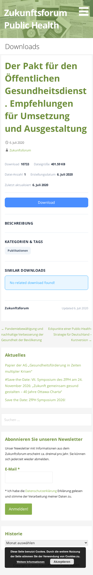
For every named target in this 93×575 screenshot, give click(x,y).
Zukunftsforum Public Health (35, 18)
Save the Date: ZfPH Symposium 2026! (35, 400)
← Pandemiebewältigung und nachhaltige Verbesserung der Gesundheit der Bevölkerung (22, 334)
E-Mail (12, 469)
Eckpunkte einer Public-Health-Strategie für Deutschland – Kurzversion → (70, 334)
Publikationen (18, 251)
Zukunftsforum (20, 150)
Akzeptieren (62, 561)
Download (46, 202)
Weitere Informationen (31, 562)
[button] (85, 8)
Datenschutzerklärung (41, 491)
